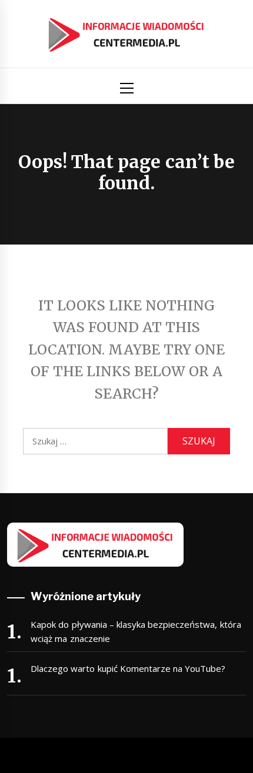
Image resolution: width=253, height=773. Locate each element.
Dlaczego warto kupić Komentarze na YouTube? (128, 668)
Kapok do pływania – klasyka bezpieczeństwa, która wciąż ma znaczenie (136, 631)
